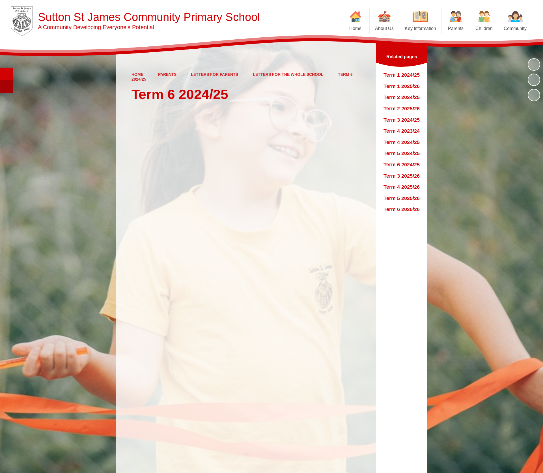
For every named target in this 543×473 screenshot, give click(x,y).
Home (137, 74)
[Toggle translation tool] (6, 86)
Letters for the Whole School (288, 74)
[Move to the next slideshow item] (534, 95)
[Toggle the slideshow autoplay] (534, 64)
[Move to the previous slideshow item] (534, 80)
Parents (167, 74)
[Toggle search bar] (6, 74)
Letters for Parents (214, 74)
